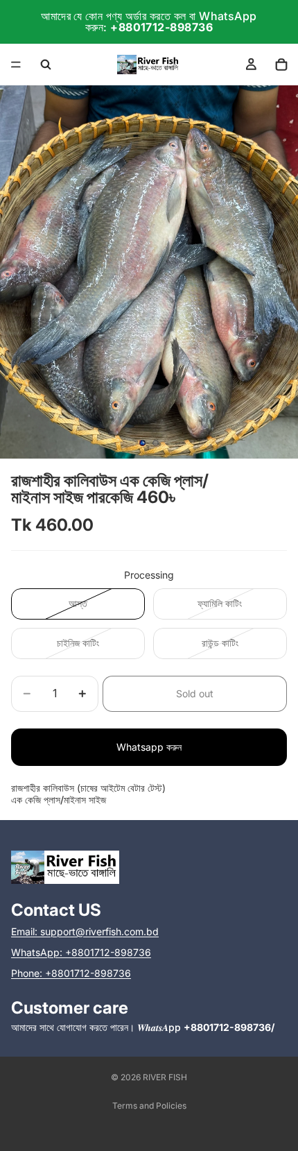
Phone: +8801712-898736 (71, 973)
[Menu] (16, 64)
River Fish (165, 1077)
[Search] (45, 64)
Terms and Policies (149, 1105)
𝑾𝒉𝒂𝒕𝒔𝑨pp (205, 1027)
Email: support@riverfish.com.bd (85, 931)
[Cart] (281, 64)
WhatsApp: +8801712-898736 (81, 952)
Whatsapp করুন (149, 747)
